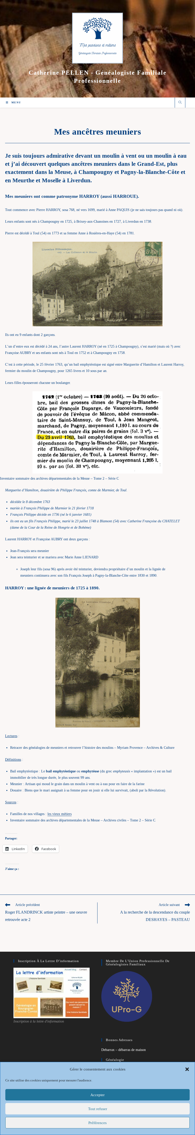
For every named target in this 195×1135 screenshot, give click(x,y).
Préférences (97, 1123)
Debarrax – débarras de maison (123, 1050)
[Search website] (180, 103)
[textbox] (97, 515)
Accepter (97, 1095)
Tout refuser (97, 1109)
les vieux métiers (59, 814)
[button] (187, 1069)
